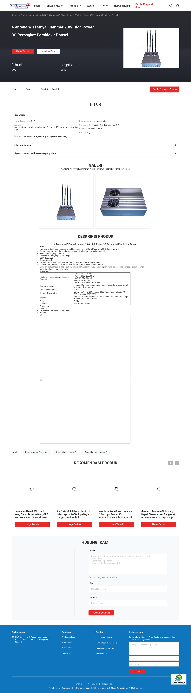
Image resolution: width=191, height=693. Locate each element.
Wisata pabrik (67, 642)
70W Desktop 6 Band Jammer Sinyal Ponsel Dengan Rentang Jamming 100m (158, 514)
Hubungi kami (67, 653)
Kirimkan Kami (48, 51)
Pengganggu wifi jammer (36, 452)
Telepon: (94, 597)
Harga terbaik (23, 51)
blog (106, 5)
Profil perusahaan (68, 637)
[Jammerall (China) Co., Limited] (20, 5)
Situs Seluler (92, 684)
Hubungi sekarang (101, 612)
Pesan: (93, 550)
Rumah (15, 15)
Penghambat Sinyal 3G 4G (105, 648)
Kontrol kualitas (68, 648)
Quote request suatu (165, 89)
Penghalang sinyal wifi (66, 452)
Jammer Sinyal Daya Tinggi (106, 643)
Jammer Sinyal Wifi (37, 15)
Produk (24, 15)
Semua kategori (101, 654)
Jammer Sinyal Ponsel (104, 637)
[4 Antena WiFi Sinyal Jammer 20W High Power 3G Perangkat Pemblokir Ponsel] (151, 48)
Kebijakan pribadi (108, 684)
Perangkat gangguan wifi (96, 452)
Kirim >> (137, 671)
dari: (92, 583)
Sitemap (79, 684)
